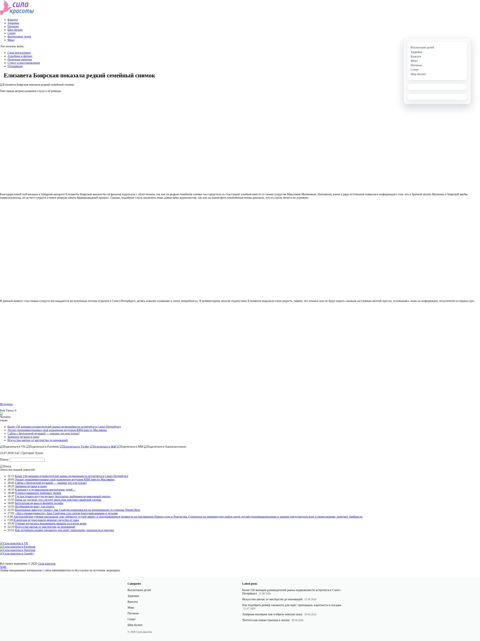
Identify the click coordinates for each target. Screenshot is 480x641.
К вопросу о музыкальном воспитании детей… (45, 489)
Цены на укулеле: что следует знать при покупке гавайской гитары (58, 499)
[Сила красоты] (17, 14)
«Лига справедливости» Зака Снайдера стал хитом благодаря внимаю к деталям (66, 513)
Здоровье (13, 23)
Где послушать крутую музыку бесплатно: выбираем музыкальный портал (62, 496)
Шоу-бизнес (15, 29)
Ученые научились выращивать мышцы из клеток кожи (50, 523)
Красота (13, 19)
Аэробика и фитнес (20, 56)
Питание (13, 26)
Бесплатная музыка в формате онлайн (39, 503)
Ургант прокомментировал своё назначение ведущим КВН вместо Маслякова (57, 430)
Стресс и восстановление (24, 62)
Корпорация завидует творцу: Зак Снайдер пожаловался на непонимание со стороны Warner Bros (77, 509)
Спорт (12, 33)
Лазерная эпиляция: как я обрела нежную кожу (272, 614)
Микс (11, 39)
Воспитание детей (19, 36)
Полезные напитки (20, 59)
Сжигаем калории (19, 52)
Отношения (15, 66)
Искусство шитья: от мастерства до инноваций (38, 440)
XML (3, 567)
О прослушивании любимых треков (38, 493)
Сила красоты (47, 563)
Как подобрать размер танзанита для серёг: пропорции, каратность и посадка (64, 530)
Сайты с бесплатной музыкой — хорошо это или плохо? (44, 433)
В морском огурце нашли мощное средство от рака (46, 520)
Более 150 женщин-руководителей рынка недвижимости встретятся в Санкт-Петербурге (64, 426)
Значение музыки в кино (23, 436)
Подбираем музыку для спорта (34, 506)
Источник (6, 404)
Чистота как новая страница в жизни (266, 620)
